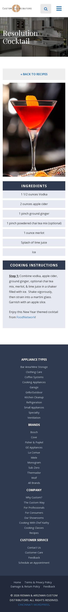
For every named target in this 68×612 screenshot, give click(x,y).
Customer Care (34, 552)
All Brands (34, 483)
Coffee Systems (34, 377)
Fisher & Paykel (34, 442)
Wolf (34, 477)
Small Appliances (34, 407)
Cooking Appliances (34, 382)
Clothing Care (34, 372)
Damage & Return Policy (25, 586)
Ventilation (34, 417)
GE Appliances (34, 447)
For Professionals (34, 507)
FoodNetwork (26, 317)
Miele (34, 457)
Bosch (34, 432)
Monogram (34, 462)
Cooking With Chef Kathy (34, 522)
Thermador (34, 472)
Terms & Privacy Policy (38, 582)
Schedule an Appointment (34, 562)
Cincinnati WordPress (33, 604)
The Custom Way (34, 502)
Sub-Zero (34, 467)
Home (17, 582)
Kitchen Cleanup (34, 397)
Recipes (34, 533)
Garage (34, 387)
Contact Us (34, 547)
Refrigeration (34, 402)
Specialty (34, 412)
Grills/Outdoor (34, 392)
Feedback (34, 557)
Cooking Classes (34, 527)
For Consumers (34, 512)
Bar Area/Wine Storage (34, 367)
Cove (34, 437)
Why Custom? (34, 497)
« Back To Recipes (34, 74)
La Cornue (34, 452)
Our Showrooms (34, 517)
